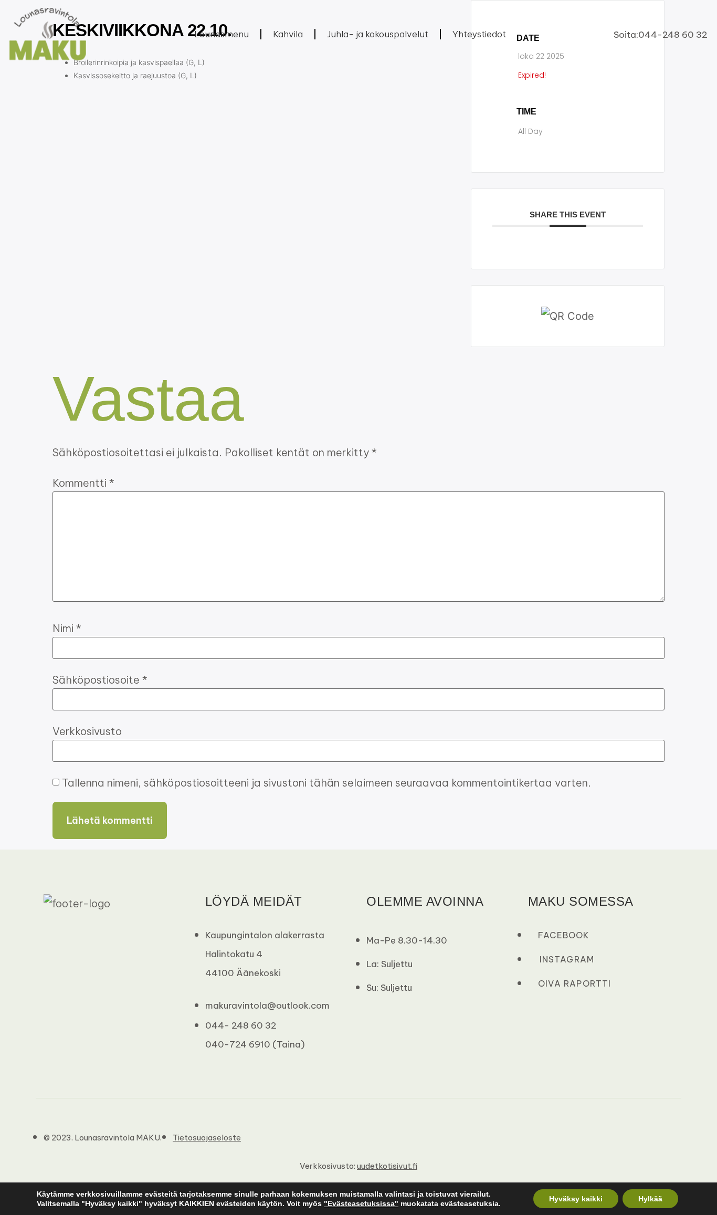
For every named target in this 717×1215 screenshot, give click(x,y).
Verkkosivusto (87, 731)
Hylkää (650, 1199)
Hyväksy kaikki (576, 1199)
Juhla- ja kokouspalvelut (377, 34)
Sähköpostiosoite (99, 680)
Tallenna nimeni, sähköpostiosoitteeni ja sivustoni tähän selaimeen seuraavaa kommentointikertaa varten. (326, 783)
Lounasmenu (221, 34)
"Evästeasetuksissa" (361, 1203)
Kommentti (83, 483)
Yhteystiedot (479, 34)
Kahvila (288, 34)
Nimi (66, 628)
